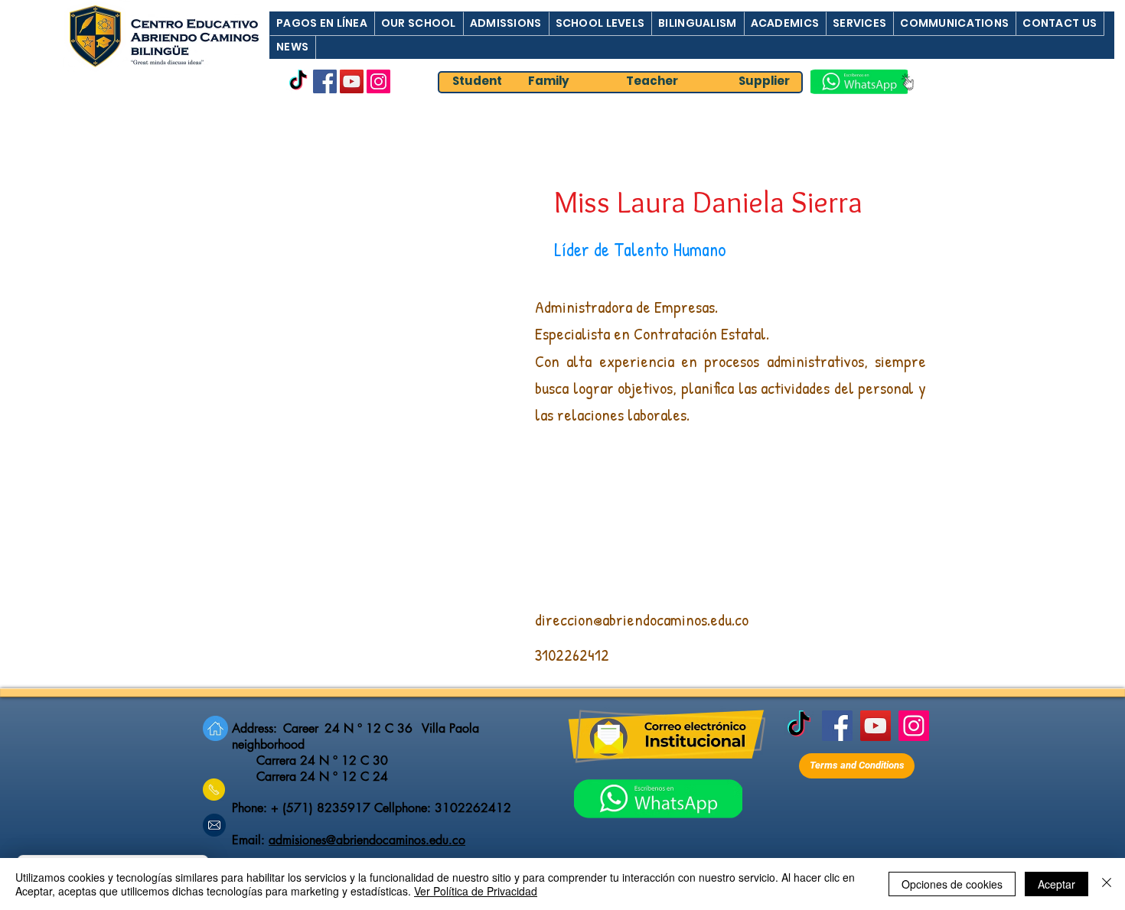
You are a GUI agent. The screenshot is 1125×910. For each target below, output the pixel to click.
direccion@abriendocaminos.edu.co (641, 619)
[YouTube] (352, 81)
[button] (321, 23)
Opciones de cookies (952, 884)
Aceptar (1056, 884)
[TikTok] (298, 81)
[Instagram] (378, 81)
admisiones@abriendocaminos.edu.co (367, 840)
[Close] (1106, 884)
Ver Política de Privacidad (475, 891)
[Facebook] (325, 81)
